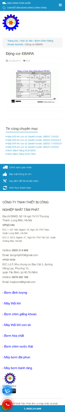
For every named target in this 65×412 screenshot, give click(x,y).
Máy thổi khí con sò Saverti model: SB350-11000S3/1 (34, 143)
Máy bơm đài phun (17, 357)
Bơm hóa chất (14, 335)
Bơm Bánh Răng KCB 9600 (21, 150)
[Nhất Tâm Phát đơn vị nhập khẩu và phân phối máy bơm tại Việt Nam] (10, 22)
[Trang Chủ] (9, 378)
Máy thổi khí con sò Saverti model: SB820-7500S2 (33, 136)
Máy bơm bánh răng (18, 368)
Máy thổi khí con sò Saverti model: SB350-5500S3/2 (34, 140)
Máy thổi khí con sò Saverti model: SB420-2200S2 (33, 147)
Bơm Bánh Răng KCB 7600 (21, 153)
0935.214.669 (33, 408)
